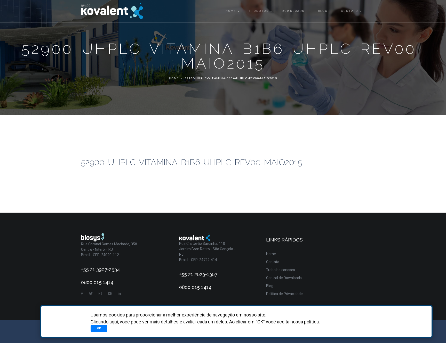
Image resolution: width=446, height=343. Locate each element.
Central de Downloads (284, 278)
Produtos (258, 11)
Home (231, 11)
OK (99, 328)
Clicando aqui (104, 321)
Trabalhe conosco (280, 270)
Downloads (293, 11)
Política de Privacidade (284, 294)
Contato (349, 11)
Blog (323, 11)
